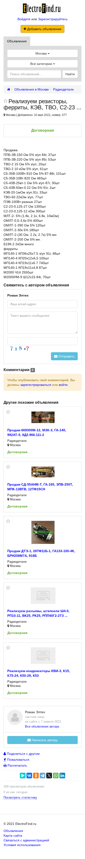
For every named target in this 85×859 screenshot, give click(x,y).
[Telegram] (42, 775)
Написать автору (44, 740)
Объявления (17, 41)
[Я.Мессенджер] (23, 775)
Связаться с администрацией (26, 840)
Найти (70, 74)
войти (63, 385)
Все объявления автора (42, 726)
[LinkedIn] (62, 775)
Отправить (66, 356)
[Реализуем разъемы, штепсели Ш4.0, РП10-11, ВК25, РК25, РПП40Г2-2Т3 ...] (43, 595)
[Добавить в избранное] (6, 101)
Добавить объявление (43, 29)
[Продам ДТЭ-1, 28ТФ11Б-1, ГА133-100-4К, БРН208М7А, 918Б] (43, 532)
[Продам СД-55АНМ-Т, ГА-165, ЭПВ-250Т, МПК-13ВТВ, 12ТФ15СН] (43, 472)
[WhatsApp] (56, 775)
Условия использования (22, 845)
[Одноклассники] (36, 775)
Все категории (41, 64)
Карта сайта (13, 835)
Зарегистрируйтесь (53, 19)
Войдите (23, 19)
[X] (49, 775)
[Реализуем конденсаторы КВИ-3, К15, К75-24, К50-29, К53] (43, 655)
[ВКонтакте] (29, 775)
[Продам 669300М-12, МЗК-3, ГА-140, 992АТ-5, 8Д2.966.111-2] (43, 417)
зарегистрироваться (35, 385)
